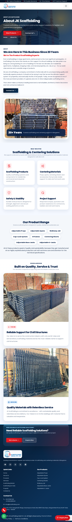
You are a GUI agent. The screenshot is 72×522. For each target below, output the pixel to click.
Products (6, 478)
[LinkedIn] (25, 464)
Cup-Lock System (42, 478)
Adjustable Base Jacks (44, 486)
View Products (11, 33)
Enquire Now (29, 440)
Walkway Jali (41, 483)
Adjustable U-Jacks (43, 488)
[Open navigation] (66, 6)
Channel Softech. (46, 516)
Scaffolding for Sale (9, 486)
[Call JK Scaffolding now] (4, 510)
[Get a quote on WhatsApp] (4, 516)
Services (6, 481)
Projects (5, 488)
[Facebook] (5, 464)
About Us (6, 475)
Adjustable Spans (42, 475)
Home (5, 37)
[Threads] (15, 464)
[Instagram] (10, 464)
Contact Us (29, 33)
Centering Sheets (42, 481)
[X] (20, 464)
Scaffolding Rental (8, 483)
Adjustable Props (42, 473)
